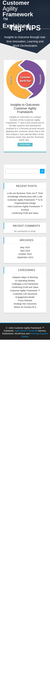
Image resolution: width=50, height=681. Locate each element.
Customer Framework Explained (18, 14)
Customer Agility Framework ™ (25, 290)
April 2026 (25, 251)
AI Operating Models (25, 280)
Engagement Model (25, 297)
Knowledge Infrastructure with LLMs (25, 196)
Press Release (25, 300)
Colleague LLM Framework (25, 284)
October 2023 (25, 254)
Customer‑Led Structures (25, 294)
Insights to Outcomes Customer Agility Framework (25, 108)
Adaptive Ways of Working (25, 277)
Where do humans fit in (25, 307)
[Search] (42, 171)
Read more (25, 144)
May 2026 (25, 247)
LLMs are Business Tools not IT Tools (25, 193)
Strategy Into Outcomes (25, 304)
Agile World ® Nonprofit (26, 331)
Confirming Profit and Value (25, 213)
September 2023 (25, 257)
